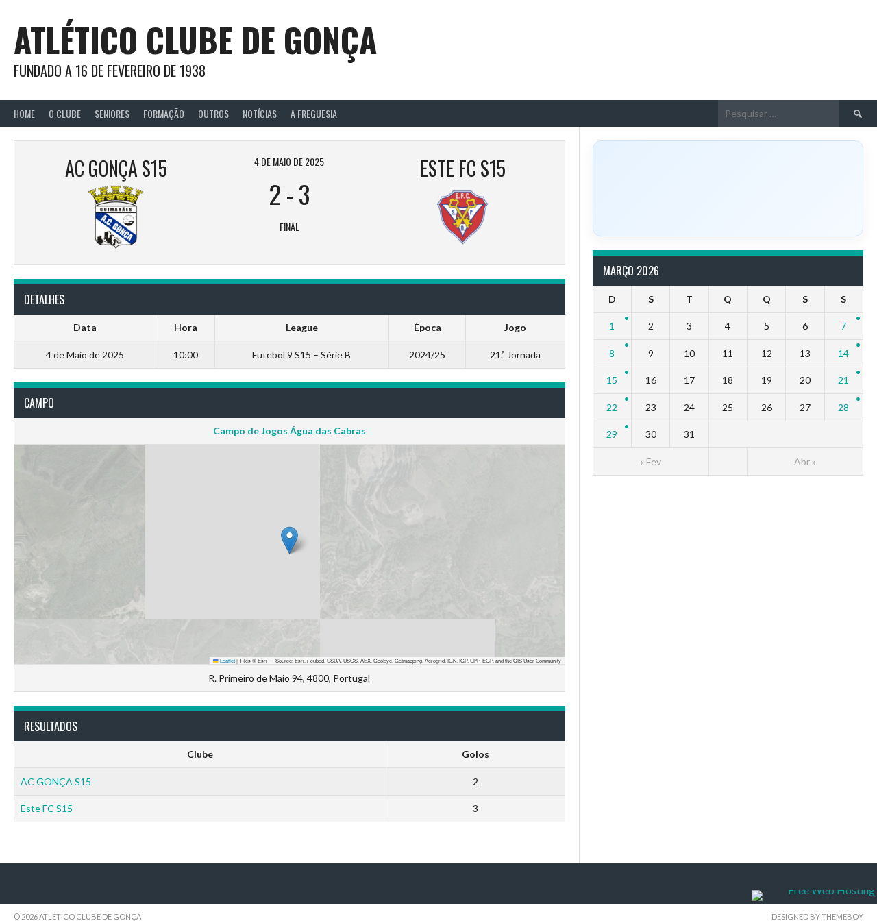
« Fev (650, 461)
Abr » (805, 461)
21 (843, 380)
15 (611, 380)
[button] (289, 540)
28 (843, 407)
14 (843, 353)
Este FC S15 (47, 808)
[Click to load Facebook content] (728, 188)
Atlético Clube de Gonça (195, 39)
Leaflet (227, 660)
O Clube (65, 113)
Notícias (260, 113)
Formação (163, 113)
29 (611, 434)
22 (611, 407)
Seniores (112, 113)
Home (24, 113)
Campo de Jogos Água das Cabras (289, 430)
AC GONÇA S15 (56, 781)
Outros (213, 113)
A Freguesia (314, 113)
